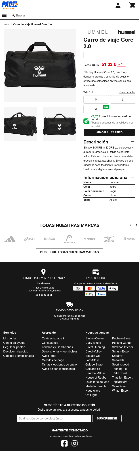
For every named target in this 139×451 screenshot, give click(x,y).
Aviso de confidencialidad (58, 369)
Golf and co (92, 369)
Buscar (20, 15)
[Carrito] (132, 5)
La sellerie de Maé (97, 382)
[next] (136, 225)
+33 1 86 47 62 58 (43, 295)
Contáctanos (43, 283)
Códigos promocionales (18, 356)
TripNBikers (119, 382)
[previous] (130, 225)
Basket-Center (94, 338)
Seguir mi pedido (14, 347)
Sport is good (120, 364)
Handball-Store (95, 373)
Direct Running (95, 347)
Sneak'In (117, 356)
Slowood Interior (122, 347)
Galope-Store (94, 364)
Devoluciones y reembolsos (59, 351)
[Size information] (91, 92)
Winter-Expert (120, 390)
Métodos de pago (53, 360)
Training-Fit (119, 369)
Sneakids (118, 360)
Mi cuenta (9, 338)
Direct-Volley (93, 351)
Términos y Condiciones (57, 347)
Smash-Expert (121, 351)
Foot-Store (92, 360)
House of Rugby (95, 377)
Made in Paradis (95, 386)
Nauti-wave (92, 390)
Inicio (7, 24)
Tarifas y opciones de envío (59, 364)
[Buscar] (13, 15)
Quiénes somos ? (53, 338)
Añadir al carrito (109, 132)
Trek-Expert (119, 373)
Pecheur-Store (121, 338)
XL (101, 108)
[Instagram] (74, 444)
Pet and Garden (122, 343)
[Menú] (4, 15)
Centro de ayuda (14, 343)
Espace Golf (93, 356)
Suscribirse (107, 418)
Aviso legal (49, 356)
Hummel (96, 32)
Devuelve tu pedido (69, 318)
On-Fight (91, 395)
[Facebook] (64, 444)
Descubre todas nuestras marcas (69, 252)
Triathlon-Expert (122, 377)
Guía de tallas (127, 92)
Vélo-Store (119, 386)
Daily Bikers (93, 343)
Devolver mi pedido (15, 351)
